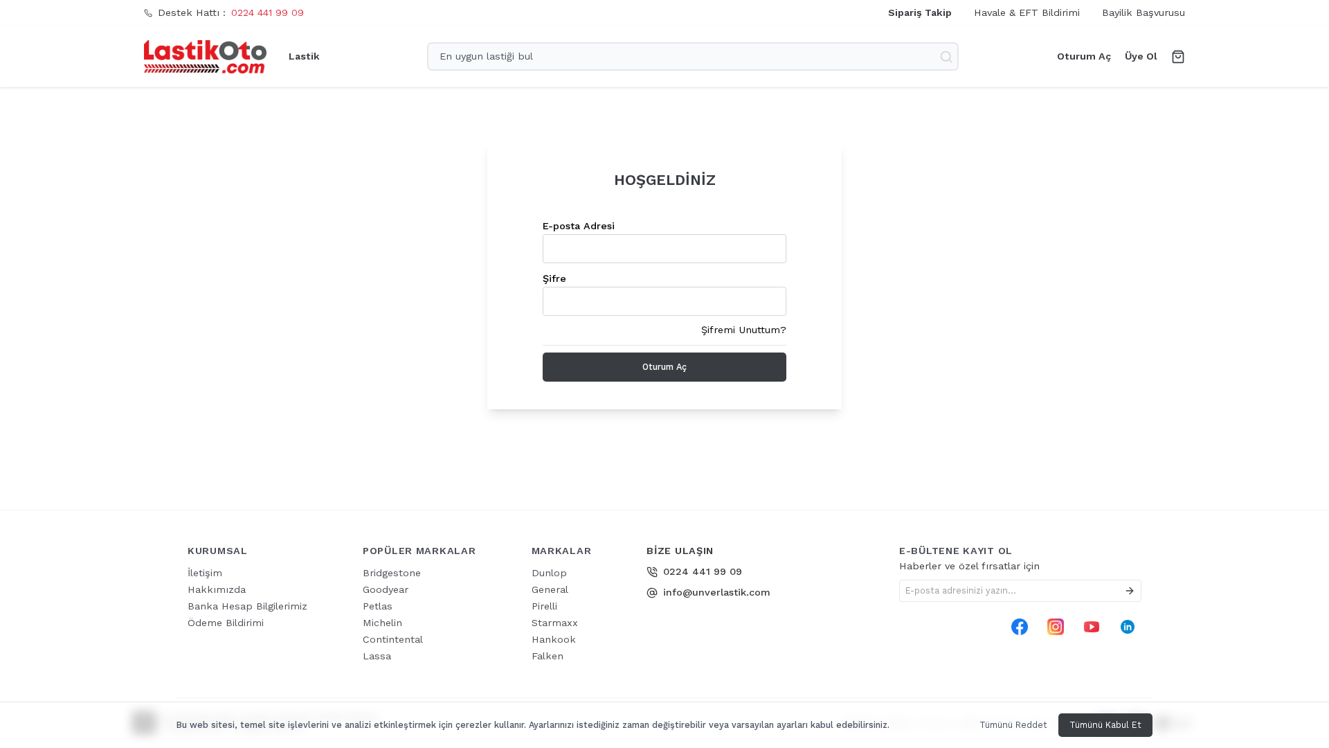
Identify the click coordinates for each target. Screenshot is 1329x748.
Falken (547, 655)
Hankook (554, 639)
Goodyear (385, 589)
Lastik (304, 56)
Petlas (377, 606)
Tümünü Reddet (1013, 725)
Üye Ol (1141, 56)
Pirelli (544, 606)
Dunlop (549, 572)
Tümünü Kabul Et (1105, 725)
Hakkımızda (217, 589)
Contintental (393, 639)
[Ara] (948, 56)
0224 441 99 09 (267, 12)
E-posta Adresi (579, 225)
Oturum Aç (1084, 56)
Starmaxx (555, 622)
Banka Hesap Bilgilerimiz (247, 606)
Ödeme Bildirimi (226, 622)
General (550, 589)
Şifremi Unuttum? (743, 329)
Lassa (377, 655)
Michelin (382, 622)
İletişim (205, 572)
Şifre (554, 278)
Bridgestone (392, 572)
